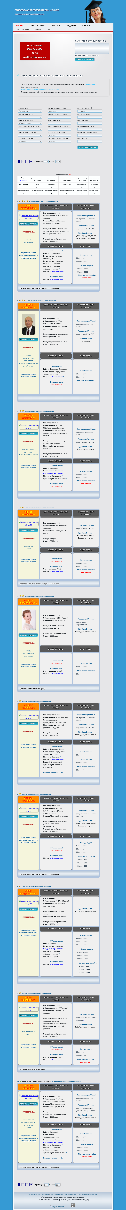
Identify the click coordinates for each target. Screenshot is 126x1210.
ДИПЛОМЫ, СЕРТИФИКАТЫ (28, 255)
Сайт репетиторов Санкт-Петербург (63, 1194)
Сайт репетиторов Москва (39, 1194)
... (83, 221)
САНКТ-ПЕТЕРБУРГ (38, 26)
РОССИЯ (56, 26)
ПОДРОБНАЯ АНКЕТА (28, 253)
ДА (62, 772)
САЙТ (49, 29)
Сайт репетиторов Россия (87, 1194)
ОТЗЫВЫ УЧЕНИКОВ (28, 258)
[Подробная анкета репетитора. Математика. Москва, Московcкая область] (28, 218)
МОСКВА (20, 26)
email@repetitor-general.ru (34, 57)
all (31, 161)
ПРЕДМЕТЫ (71, 26)
